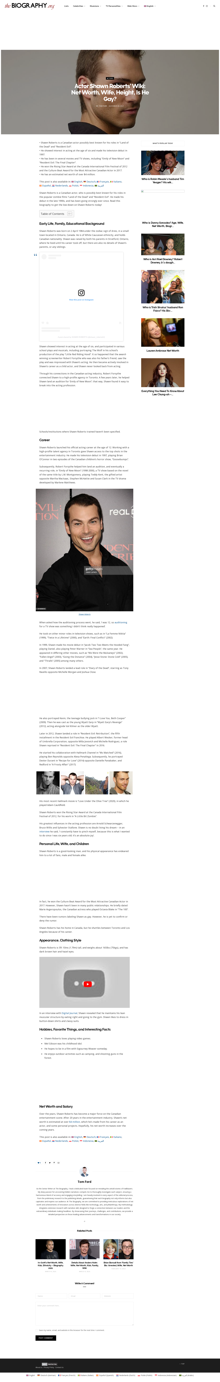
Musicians (94, 6)
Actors (110, 78)
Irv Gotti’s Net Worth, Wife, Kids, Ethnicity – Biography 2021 (50, 1265)
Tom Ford (103, 106)
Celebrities (78, 6)
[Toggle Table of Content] (68, 214)
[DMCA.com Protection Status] (49, 1364)
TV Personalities (113, 6)
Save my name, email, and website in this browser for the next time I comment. (72, 1330)
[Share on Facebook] (23, 151)
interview (44, 831)
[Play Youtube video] (87, 984)
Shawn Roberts (85, 614)
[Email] (23, 170)
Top (182, 1364)
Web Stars (132, 6)
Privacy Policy (49, 1367)
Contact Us (59, 1367)
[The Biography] (30, 6)
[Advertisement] (110, 32)
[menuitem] (150, 6)
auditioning (121, 622)
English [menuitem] (78, 181)
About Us (39, 1367)
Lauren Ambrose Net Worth (163, 350)
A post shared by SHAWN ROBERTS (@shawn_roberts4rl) (81, 337)
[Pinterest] (23, 164)
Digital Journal (69, 1013)
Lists (66, 6)
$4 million (74, 1121)
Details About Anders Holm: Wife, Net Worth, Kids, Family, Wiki (85, 1265)
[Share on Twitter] (23, 157)
